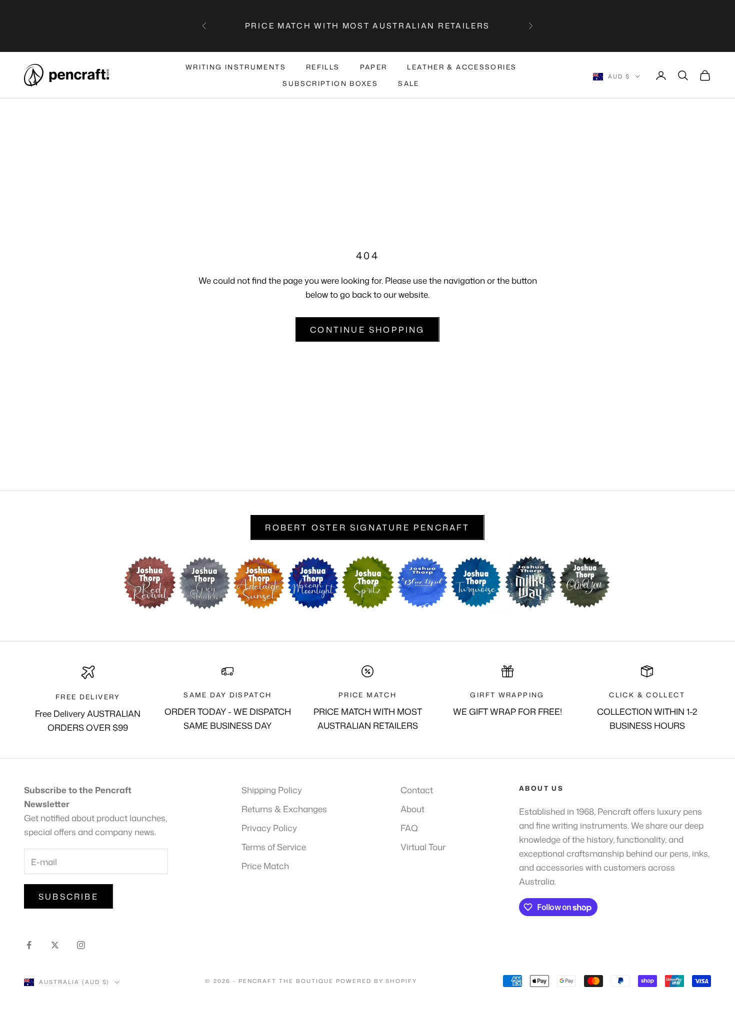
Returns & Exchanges (284, 809)
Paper (374, 66)
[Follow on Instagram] (81, 945)
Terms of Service (274, 847)
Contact (416, 790)
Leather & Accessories (461, 66)
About (412, 809)
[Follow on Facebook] (29, 945)
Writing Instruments (236, 66)
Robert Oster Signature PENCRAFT (367, 527)
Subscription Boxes (330, 83)
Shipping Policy (272, 790)
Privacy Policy (269, 828)
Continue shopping (367, 329)
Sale (409, 83)
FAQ (409, 828)
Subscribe (68, 896)
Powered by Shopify (377, 981)
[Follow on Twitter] (55, 945)
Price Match (265, 866)
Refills (323, 66)
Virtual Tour (423, 847)
